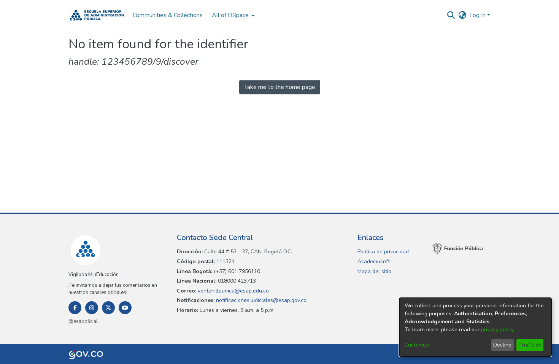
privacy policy (497, 329)
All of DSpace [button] (230, 15)
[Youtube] (125, 307)
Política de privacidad (383, 251)
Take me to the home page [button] (279, 87)
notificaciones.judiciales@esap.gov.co (260, 300)
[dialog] (475, 327)
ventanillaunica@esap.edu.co (232, 290)
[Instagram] (91, 307)
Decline (502, 344)
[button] (96, 15)
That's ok (529, 344)
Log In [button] (478, 15)
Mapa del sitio (374, 271)
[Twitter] (108, 307)
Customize (417, 344)
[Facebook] (74, 307)
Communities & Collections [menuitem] (168, 15)
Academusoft (373, 261)
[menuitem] (232, 15)
